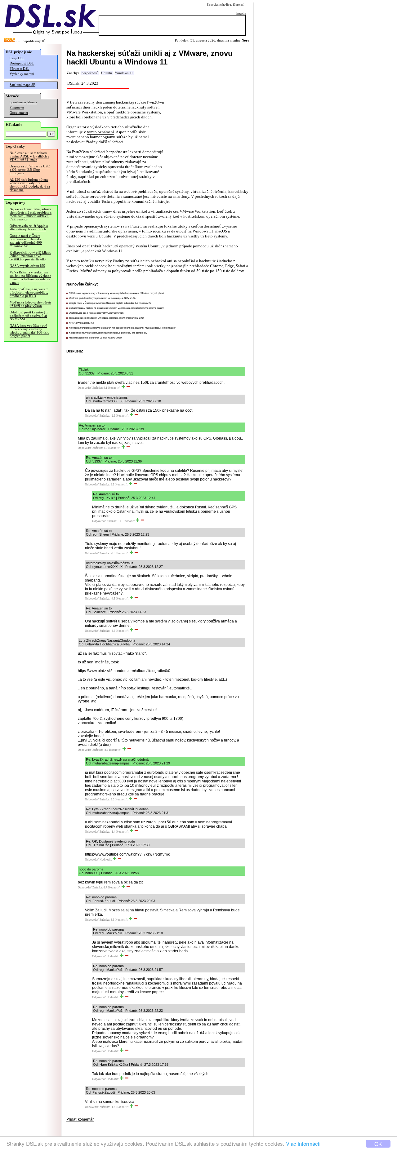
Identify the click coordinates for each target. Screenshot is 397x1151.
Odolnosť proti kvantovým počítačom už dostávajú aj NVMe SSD (29, 316)
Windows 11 (124, 73)
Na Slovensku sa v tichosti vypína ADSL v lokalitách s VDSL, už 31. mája (29, 156)
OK (378, 1144)
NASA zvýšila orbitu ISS (27, 266)
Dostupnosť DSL (22, 63)
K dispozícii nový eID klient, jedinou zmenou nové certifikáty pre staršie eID (30, 256)
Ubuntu (106, 73)
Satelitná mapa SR (22, 84)
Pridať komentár (80, 1119)
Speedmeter (18, 102)
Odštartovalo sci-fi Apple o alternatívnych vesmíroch (29, 227)
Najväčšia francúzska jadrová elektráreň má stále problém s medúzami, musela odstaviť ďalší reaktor (30, 214)
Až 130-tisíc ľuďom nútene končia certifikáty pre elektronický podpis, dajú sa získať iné (30, 185)
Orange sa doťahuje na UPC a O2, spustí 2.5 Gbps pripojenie (30, 170)
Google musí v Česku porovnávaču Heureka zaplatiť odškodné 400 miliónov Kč (26, 241)
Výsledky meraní (22, 74)
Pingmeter (17, 107)
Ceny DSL (17, 58)
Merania (32, 102)
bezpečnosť (90, 73)
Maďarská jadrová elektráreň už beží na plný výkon (30, 304)
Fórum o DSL (19, 68)
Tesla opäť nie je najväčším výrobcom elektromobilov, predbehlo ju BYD (29, 292)
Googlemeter (19, 112)
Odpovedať (84, 387)
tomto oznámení (100, 132)
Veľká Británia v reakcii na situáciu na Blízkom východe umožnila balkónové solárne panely (30, 277)
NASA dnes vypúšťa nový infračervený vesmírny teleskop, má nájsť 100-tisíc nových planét (29, 331)
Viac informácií (303, 1143)
